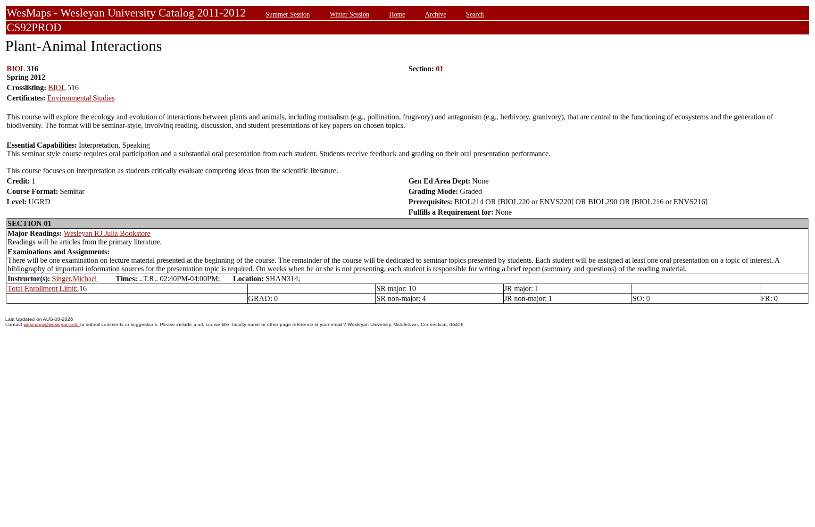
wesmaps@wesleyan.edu (52, 324)
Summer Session (288, 14)
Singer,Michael (75, 279)
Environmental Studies (81, 98)
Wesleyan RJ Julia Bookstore (107, 233)
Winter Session (349, 14)
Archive (435, 14)
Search (475, 14)
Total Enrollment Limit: (43, 288)
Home (397, 14)
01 (439, 69)
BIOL (16, 69)
